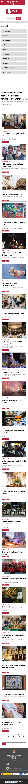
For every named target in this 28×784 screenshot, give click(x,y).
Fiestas (6, 49)
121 (10, 739)
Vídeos (18, 22)
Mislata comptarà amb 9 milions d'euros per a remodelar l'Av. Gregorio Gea (14, 95)
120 (24, 736)
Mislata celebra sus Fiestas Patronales (14, 578)
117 (9, 737)
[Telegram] (15, 1)
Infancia (6, 54)
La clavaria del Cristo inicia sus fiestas (13, 694)
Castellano (10, 4)
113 (14, 734)
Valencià (16, 4)
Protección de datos (10, 760)
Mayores (6, 63)
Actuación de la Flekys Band (10, 372)
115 (23, 734)
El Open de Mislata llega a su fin (12, 607)
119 (19, 736)
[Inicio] (13, 11)
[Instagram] (12, 1)
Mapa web (16, 760)
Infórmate (12, 22)
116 (5, 736)
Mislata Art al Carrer (10, 68)
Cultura (6, 35)
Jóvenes (6, 58)
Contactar (20, 760)
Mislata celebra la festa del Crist (12, 194)
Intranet (23, 760)
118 (14, 736)
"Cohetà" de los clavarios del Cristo (13, 313)
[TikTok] (17, 1)
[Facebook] (8, 1)
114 (19, 734)
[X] (10, 1)
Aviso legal (4, 760)
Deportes (7, 40)
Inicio (7, 22)
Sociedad (7, 72)
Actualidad (7, 31)
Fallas (6, 45)
